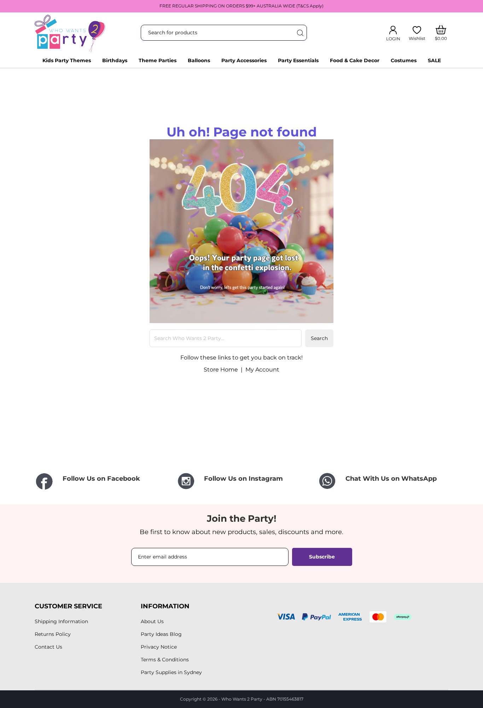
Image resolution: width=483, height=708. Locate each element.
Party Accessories (244, 60)
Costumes (404, 60)
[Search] (300, 33)
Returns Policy (53, 634)
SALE (434, 60)
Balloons (199, 60)
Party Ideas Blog (161, 634)
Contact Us (48, 647)
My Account (262, 369)
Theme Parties (157, 60)
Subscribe (322, 557)
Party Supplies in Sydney (171, 672)
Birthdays (114, 60)
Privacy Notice (159, 647)
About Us (152, 621)
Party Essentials (298, 60)
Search (319, 338)
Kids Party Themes (66, 60)
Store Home (221, 369)
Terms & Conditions (165, 659)
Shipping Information (61, 621)
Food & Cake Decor (354, 60)
